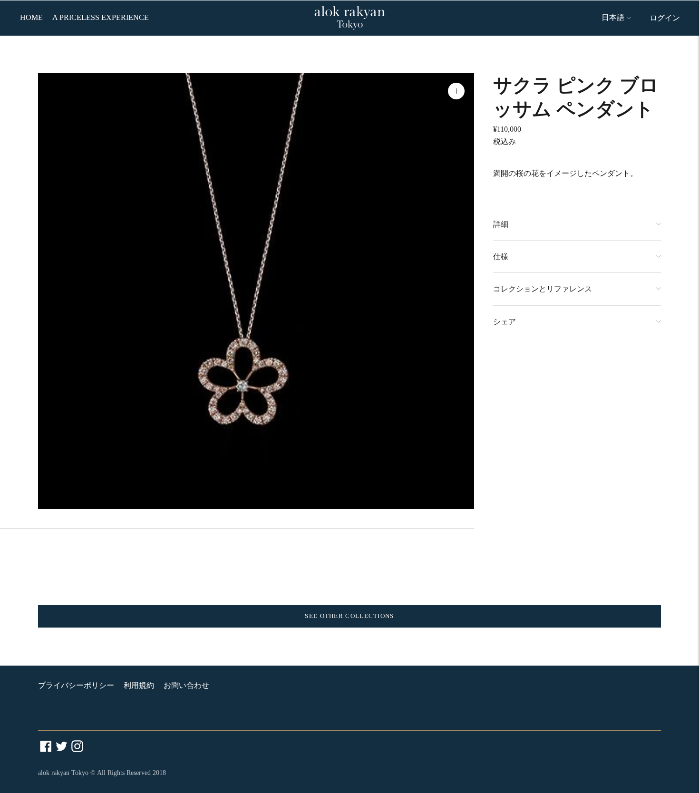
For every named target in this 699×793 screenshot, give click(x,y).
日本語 (613, 17)
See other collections (349, 615)
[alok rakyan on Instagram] (77, 749)
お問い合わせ (186, 685)
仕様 (500, 256)
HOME (31, 17)
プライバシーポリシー (76, 685)
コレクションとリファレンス (542, 289)
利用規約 (139, 685)
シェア (504, 322)
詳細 (500, 224)
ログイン (665, 18)
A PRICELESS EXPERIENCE (100, 17)
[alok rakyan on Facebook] (46, 749)
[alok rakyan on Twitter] (62, 749)
